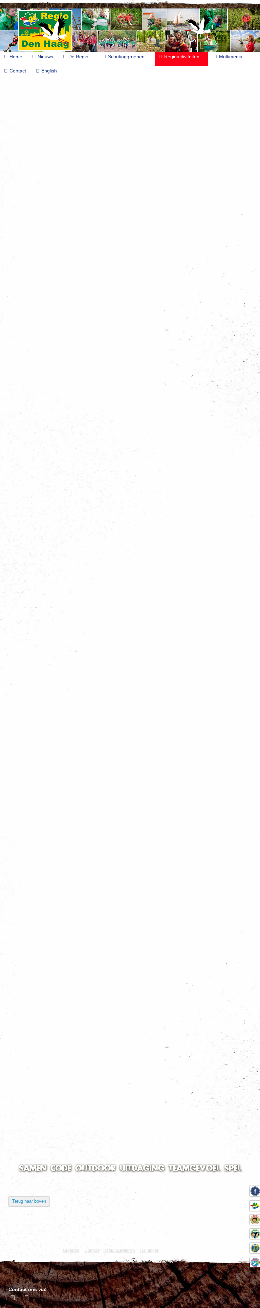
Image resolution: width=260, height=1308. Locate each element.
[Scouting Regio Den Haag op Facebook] (13, 1297)
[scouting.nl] (31, 1242)
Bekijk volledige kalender (32, 991)
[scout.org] (47, 1239)
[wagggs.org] (14, 1239)
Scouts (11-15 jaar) (38, 92)
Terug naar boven (29, 1201)
